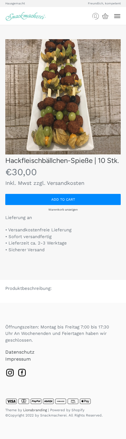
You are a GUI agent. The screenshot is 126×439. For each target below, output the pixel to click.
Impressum (18, 359)
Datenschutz (20, 352)
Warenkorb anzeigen (63, 209)
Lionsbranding (35, 410)
